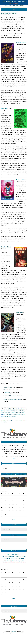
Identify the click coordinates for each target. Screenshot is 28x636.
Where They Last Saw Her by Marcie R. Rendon (14, 556)
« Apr (13, 519)
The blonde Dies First (18, 414)
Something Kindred (6, 246)
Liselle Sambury (20, 410)
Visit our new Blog (13, 3)
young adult (13, 416)
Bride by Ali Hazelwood (21, 420)
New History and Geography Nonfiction (14, 558)
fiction (2, 410)
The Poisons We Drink (21, 179)
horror (6, 410)
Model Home (4, 108)
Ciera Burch (23, 408)
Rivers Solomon (14, 412)
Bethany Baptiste (13, 408)
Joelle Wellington (12, 410)
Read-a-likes (12, 407)
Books (7, 407)
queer (9, 412)
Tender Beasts (19, 312)
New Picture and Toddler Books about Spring (14, 562)
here (14, 458)
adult (7, 408)
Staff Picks (23, 407)
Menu (14, 9)
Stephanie (10, 14)
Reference (18, 407)
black (19, 408)
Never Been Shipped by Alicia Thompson (14, 560)
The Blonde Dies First (21, 42)
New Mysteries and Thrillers (14, 554)
